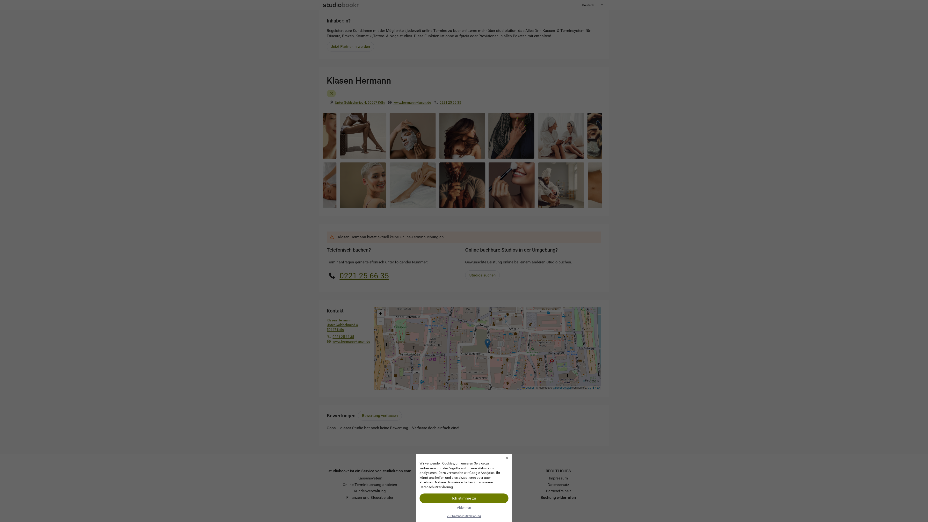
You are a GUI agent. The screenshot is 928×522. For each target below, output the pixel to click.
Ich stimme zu (464, 498)
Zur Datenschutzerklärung (464, 516)
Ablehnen (464, 507)
